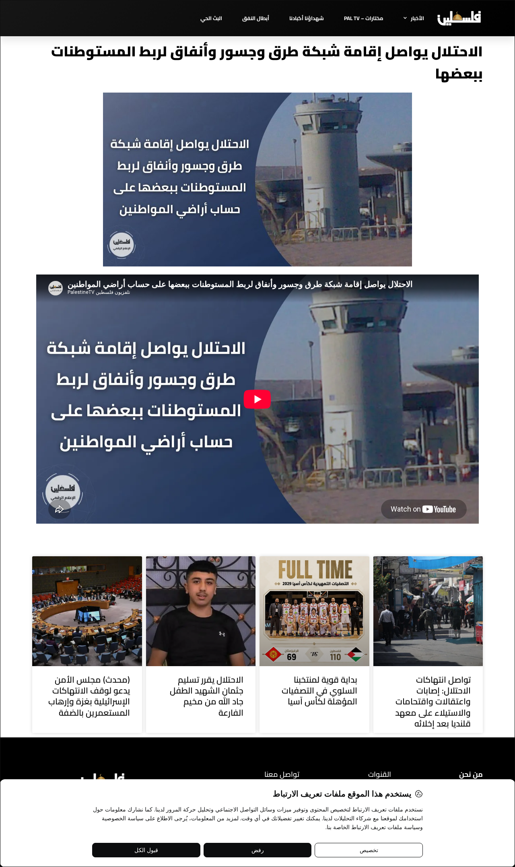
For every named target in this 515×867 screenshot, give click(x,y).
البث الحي (211, 18)
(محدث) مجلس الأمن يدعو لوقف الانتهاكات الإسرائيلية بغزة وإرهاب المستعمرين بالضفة (89, 696)
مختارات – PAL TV (363, 18)
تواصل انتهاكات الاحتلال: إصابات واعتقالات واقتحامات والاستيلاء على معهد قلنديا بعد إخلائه (433, 701)
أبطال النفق (255, 18)
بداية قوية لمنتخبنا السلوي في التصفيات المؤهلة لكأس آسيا (319, 691)
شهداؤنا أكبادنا (306, 18)
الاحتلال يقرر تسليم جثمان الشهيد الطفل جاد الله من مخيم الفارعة (206, 696)
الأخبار (417, 18)
